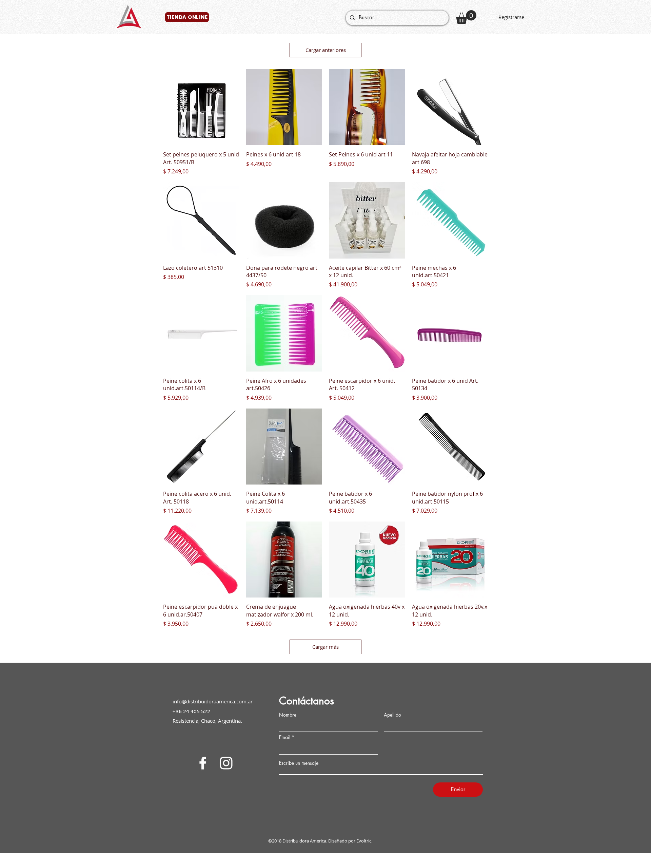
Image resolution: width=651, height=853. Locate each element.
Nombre (287, 715)
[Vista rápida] (201, 107)
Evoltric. (364, 841)
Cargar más (325, 646)
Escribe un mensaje (298, 763)
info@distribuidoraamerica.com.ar (213, 701)
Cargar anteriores (325, 49)
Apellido (392, 715)
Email (284, 737)
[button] (466, 17)
